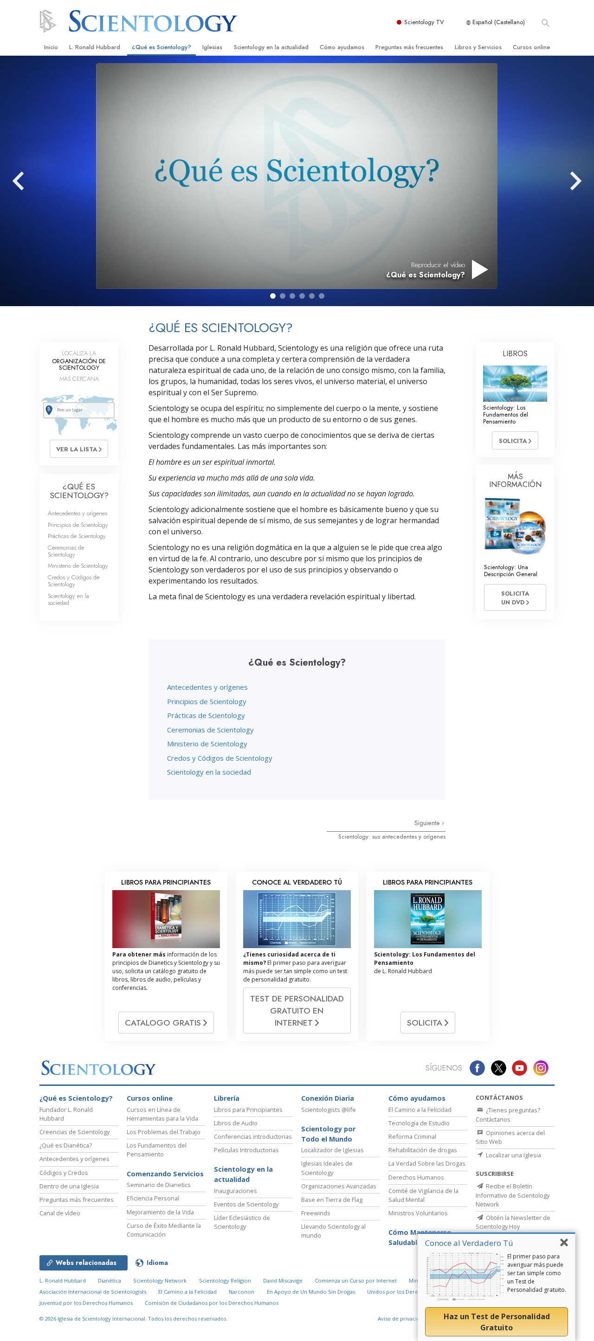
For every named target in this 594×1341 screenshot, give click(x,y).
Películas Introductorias (246, 1150)
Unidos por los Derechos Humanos (411, 1291)
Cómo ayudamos (342, 47)
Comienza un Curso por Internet (356, 1280)
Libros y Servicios (478, 47)
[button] (273, 296)
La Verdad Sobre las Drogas (426, 1163)
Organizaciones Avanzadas (338, 1186)
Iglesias (212, 47)
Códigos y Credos (63, 1172)
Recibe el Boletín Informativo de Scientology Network (512, 1195)
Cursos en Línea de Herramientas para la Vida (162, 1114)
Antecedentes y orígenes (207, 687)
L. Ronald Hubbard (94, 47)
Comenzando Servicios (165, 1173)
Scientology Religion (225, 1280)
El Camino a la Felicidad (420, 1109)
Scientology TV (424, 22)
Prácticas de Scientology (206, 715)
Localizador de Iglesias (332, 1150)
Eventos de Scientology (246, 1204)
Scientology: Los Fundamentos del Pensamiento (505, 414)
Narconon (241, 1291)
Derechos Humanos (416, 1177)
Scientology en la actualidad (271, 47)
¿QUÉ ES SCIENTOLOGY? (79, 491)
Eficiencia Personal (153, 1198)
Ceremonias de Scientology (210, 729)
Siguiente (428, 823)
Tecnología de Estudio (419, 1123)
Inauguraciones (235, 1191)
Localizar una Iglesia (512, 1155)
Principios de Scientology (206, 701)
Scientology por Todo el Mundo (328, 1133)
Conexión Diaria (327, 1098)
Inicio (51, 47)
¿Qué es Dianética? (65, 1145)
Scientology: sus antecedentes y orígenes (392, 836)
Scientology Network (160, 1280)
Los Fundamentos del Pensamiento (157, 1149)
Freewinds (315, 1213)
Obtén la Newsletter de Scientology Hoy (513, 1222)
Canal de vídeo (59, 1213)
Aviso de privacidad (402, 1318)
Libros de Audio (236, 1123)
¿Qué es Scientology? (161, 47)
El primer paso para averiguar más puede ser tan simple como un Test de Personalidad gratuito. (536, 1273)
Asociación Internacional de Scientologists (92, 1291)
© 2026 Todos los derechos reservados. (133, 1318)
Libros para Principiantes (248, 1109)
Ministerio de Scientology (207, 743)
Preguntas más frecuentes (409, 47)
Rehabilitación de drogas (422, 1150)
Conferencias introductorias (253, 1136)
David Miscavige (283, 1280)
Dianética (109, 1280)
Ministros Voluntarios (418, 1213)
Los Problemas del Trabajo (163, 1132)
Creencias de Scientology (74, 1132)
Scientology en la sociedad (209, 771)
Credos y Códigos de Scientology (219, 758)
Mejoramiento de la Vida (160, 1212)
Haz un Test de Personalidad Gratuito (497, 1322)
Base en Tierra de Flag (331, 1199)
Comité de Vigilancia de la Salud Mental (423, 1195)
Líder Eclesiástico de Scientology (242, 1222)
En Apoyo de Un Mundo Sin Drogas (311, 1291)
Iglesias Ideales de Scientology (327, 1167)
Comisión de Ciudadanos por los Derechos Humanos (211, 1302)
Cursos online (531, 47)
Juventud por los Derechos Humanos (86, 1302)
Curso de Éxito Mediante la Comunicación (164, 1229)
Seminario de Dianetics (159, 1185)
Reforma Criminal (412, 1136)
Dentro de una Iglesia (69, 1186)
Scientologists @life (328, 1109)
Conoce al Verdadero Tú (469, 1243)
